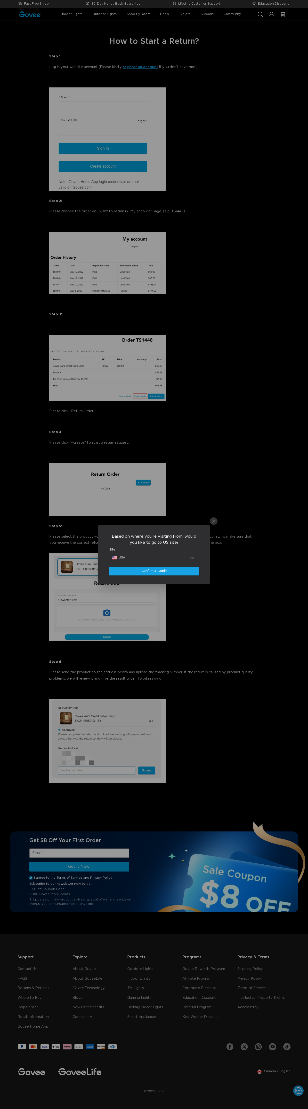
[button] (154, 558)
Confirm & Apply (154, 571)
